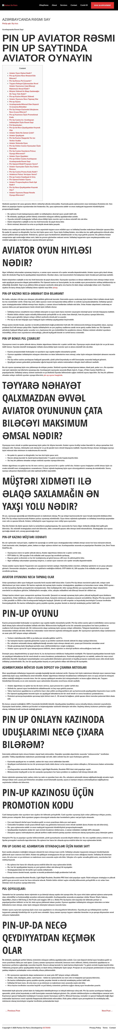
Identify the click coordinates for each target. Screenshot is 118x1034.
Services (63, 5)
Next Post (107, 1011)
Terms (105, 1028)
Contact (74, 5)
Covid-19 (84, 5)
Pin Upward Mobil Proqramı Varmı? (23, 164)
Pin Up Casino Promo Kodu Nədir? (23, 172)
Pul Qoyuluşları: (15, 125)
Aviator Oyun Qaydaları (18, 156)
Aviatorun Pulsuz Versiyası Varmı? (23, 174)
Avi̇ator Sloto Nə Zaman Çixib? (21, 133)
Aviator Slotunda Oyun (18, 143)
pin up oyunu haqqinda (53, 375)
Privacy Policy (95, 1028)
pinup (55, 288)
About (54, 5)
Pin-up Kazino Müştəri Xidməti (21, 96)
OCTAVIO (46, 1028)
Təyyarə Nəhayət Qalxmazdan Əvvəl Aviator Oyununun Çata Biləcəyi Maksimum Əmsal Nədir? (23, 86)
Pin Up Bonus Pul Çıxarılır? (20, 81)
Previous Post (12, 1011)
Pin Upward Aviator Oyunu (20, 180)
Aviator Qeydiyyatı (16, 135)
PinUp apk (6, 23)
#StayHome (43, 5)
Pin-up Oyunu (15, 102)
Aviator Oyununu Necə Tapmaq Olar (23, 99)
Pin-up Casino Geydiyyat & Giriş (22, 177)
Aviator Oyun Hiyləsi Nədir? (20, 73)
